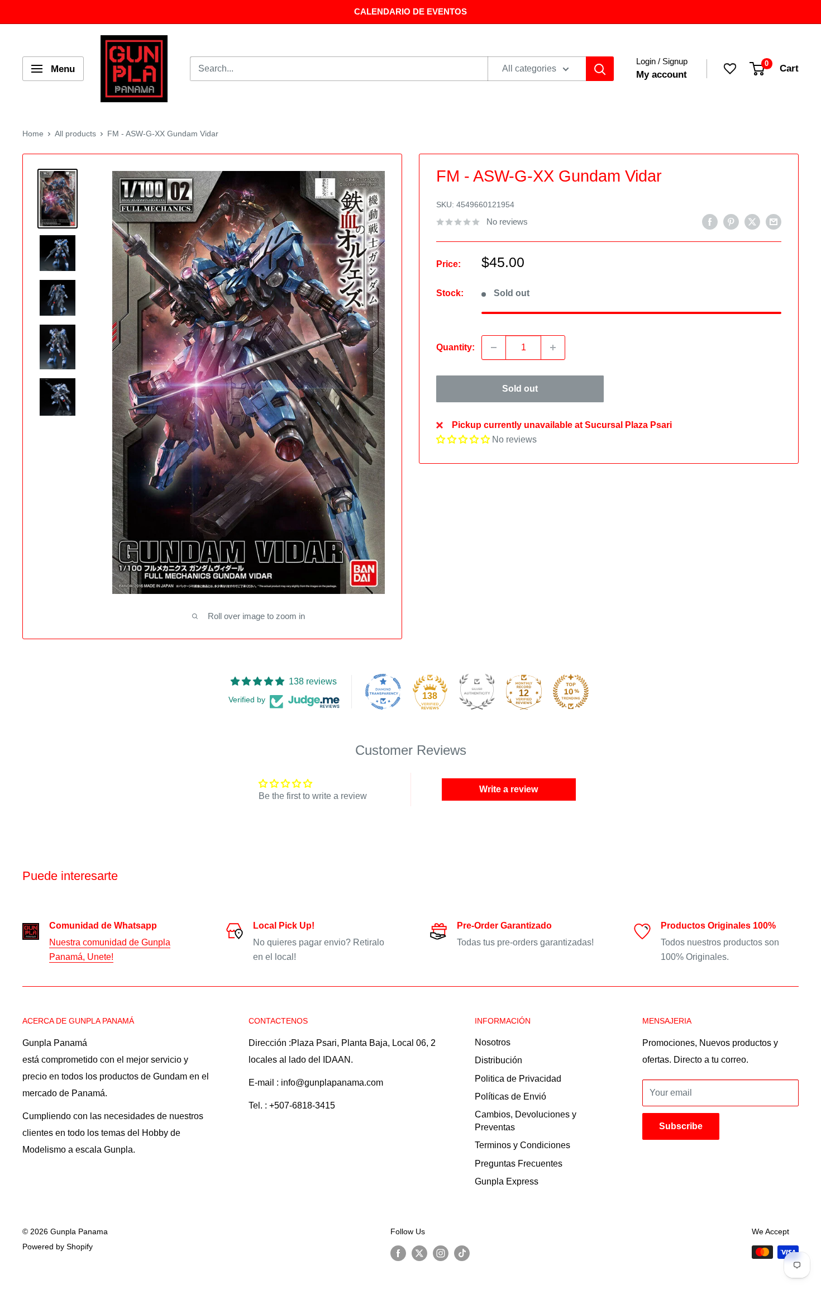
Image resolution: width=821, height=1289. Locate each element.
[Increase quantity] (553, 347)
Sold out (520, 388)
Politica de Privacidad (518, 1078)
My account (661, 74)
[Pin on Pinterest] (731, 221)
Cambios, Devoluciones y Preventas (525, 1120)
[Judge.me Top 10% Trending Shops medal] (571, 692)
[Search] (600, 68)
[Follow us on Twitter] (419, 1253)
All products (75, 133)
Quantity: (455, 347)
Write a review (508, 789)
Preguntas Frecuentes (518, 1163)
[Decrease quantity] (493, 347)
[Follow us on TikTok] (462, 1253)
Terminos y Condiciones (522, 1145)
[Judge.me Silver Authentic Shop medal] (477, 692)
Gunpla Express (506, 1181)
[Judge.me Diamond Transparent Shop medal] (383, 692)
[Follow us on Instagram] (440, 1253)
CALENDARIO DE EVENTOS (410, 11)
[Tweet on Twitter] (752, 221)
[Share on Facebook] (710, 221)
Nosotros (492, 1042)
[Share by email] (773, 221)
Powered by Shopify (57, 1246)
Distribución (498, 1060)
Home (33, 133)
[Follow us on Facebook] (398, 1253)
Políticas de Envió (510, 1096)
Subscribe (681, 1126)
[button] (463, 440)
